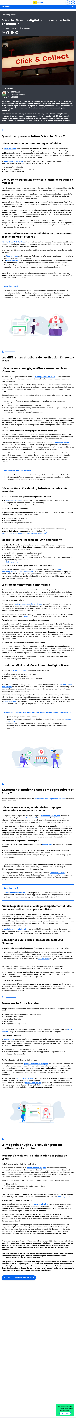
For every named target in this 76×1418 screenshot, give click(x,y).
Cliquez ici (66, 1413)
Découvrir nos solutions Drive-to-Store (19, 1278)
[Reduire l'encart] (73, 1405)
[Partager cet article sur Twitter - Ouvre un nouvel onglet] (12, 32)
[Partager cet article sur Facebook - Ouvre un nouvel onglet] (7, 32)
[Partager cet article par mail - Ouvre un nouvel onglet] (3, 32)
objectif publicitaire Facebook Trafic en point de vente (23, 533)
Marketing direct (9, 14)
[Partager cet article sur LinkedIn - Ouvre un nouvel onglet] (16, 32)
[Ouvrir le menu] (2, 2)
